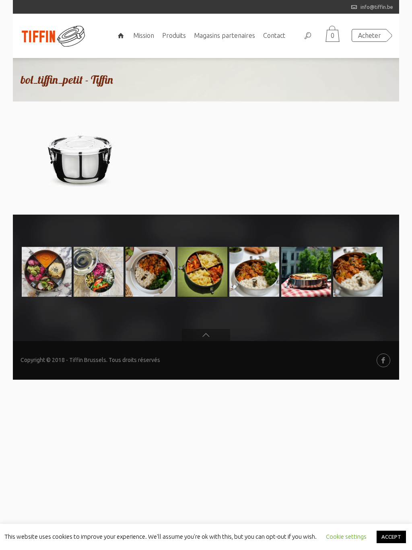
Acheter (369, 35)
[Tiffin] (53, 36)
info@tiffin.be (376, 7)
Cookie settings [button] (346, 536)
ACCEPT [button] (391, 537)
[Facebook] (383, 360)
